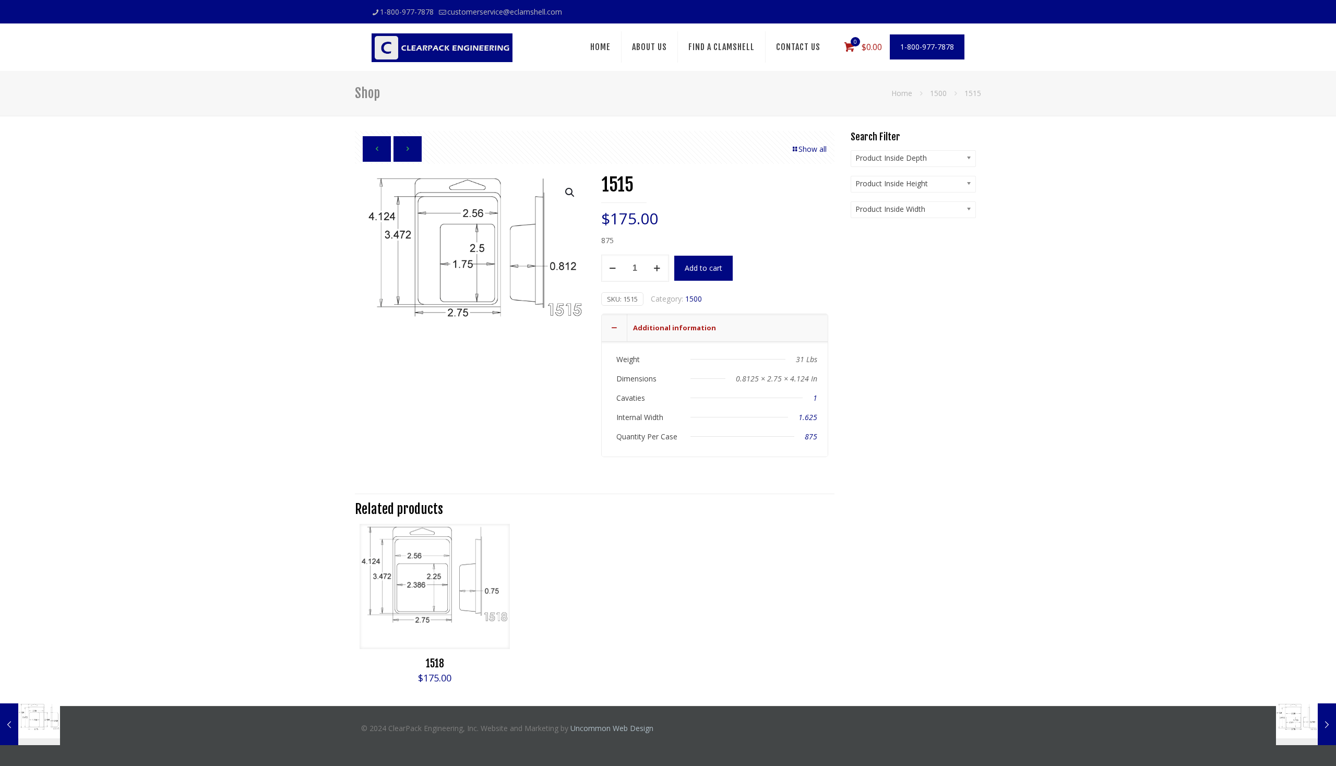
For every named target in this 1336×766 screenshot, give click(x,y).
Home (901, 93)
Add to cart (703, 268)
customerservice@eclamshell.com (504, 12)
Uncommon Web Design (611, 728)
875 (811, 436)
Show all (812, 149)
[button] (570, 192)
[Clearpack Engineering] (442, 46)
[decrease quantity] (613, 268)
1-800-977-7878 (407, 12)
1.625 (807, 417)
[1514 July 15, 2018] (30, 724)
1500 (938, 93)
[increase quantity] (657, 268)
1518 (435, 663)
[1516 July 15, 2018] (1306, 724)
